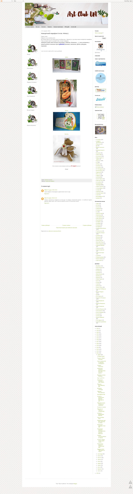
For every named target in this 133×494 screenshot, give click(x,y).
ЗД (96, 294)
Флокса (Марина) (100, 317)
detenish (98, 285)
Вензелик (98, 237)
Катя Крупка (99, 296)
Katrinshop (98, 215)
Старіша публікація (87, 225)
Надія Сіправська (100, 306)
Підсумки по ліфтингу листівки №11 (100, 410)
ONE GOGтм (99, 218)
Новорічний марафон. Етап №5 (101, 426)
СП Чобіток (98, 167)
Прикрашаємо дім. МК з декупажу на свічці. (101, 421)
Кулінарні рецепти (100, 150)
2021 (97, 334)
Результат (98, 160)
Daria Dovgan (99, 267)
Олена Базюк (99, 310)
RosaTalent (98, 220)
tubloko (66, 57)
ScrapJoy (98, 224)
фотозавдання (99, 196)
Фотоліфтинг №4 (101, 394)
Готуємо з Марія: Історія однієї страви (101, 440)
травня (99, 465)
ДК (96, 145)
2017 (97, 341)
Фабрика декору (99, 257)
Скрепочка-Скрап (100, 252)
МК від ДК (67, 26)
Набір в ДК (98, 154)
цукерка (98, 198)
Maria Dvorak (99, 274)
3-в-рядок (98, 139)
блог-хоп (98, 173)
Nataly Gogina (99, 279)
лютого (99, 470)
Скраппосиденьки (100, 249)
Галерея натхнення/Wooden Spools (101, 436)
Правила (50, 26)
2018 (97, 339)
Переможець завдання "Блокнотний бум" (100, 445)
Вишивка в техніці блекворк (101, 375)
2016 (97, 343)
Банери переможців (58, 26)
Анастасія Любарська (101, 288)
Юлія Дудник (99, 320)
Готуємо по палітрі (101, 407)
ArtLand (98, 206)
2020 (97, 336)
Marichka (66, 134)
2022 (97, 332)
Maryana (98, 277)
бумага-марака (99, 258)
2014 (97, 347)
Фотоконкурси (99, 170)
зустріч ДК (98, 177)
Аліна (66, 78)
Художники (98, 172)
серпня (99, 459)
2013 (97, 349)
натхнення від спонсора (99, 184)
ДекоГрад (98, 238)
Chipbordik (98, 208)
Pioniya (97, 282)
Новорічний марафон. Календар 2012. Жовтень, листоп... (101, 371)
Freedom (98, 270)
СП (97, 162)
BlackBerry (98, 265)
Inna (45, 197)
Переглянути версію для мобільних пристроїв (66, 227)
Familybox (98, 210)
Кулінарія (98, 152)
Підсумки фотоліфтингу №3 (101, 385)
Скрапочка (98, 248)
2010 (97, 473)
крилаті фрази (99, 178)
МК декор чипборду (100, 389)
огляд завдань (99, 188)
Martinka (98, 275)
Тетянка (98, 315)
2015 (97, 345)
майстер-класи (99, 180)
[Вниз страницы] (130, 488)
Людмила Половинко (101, 297)
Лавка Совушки (99, 243)
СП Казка (98, 165)
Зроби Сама (99, 240)
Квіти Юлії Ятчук (99, 242)
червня (99, 463)
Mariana (66, 110)
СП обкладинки (99, 168)
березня (100, 469)
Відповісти (46, 193)
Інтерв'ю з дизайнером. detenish (100, 414)
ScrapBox (98, 221)
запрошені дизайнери (101, 321)
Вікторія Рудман (99, 291)
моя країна (98, 182)
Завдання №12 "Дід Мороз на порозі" (101, 450)
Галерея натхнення (100, 366)
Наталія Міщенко (100, 309)
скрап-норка (99, 260)
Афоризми (98, 144)
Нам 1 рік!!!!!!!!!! (100, 378)
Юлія (45, 189)
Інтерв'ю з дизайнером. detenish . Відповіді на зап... (100, 398)
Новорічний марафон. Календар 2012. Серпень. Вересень (101, 431)
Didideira (98, 269)
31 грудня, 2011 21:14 (52, 197)
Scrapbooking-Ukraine (101, 228)
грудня (99, 354)
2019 (97, 337)
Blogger (75, 483)
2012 (97, 351)
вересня (100, 457)
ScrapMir (98, 226)
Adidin (97, 203)
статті (97, 194)
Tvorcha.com (99, 231)
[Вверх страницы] (130, 483)
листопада (100, 453)
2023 (97, 330)
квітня (99, 467)
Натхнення (98, 156)
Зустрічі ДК (73, 26)
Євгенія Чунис (99, 287)
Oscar (97, 280)
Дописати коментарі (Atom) (55, 231)
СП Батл (98, 164)
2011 (97, 352)
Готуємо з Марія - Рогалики (101, 359)
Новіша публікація (45, 225)
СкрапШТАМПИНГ (100, 245)
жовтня (99, 455)
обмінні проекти (99, 186)
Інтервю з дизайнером (99, 142)
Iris (96, 211)
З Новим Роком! (100, 356)
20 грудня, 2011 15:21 (52, 189)
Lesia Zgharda (99, 216)
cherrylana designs (100, 232)
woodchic (98, 235)
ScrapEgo (98, 223)
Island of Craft (99, 213)
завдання (98, 175)
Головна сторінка (30, 26)
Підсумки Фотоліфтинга (101, 392)
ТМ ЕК (97, 255)
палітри (98, 189)
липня (99, 461)
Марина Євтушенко (100, 303)
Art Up (97, 205)
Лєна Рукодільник (100, 300)
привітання (98, 191)
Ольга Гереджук (99, 312)
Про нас (37, 26)
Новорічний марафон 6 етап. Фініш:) (100, 381)
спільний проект (99, 193)
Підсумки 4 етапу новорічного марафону (101, 404)
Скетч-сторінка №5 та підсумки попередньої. (101, 362)
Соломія (98, 314)
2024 (97, 328)
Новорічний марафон (49, 181)
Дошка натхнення (100, 147)
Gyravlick (98, 272)
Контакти (44, 26)
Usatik (97, 284)
